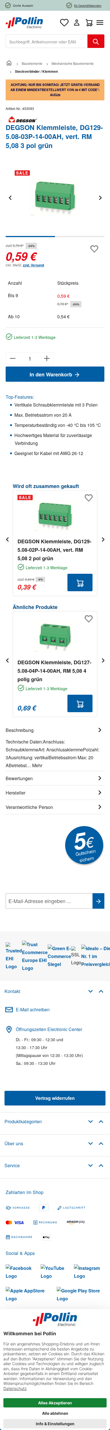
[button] (95, 991)
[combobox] (47, 41)
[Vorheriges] (10, 197)
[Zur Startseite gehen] (24, 22)
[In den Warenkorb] (80, 582)
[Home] (9, 63)
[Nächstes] (100, 197)
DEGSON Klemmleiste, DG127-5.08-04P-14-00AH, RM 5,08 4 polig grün (54, 671)
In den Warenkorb (52, 374)
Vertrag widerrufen (55, 1098)
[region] (55, 201)
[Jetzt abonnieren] (98, 901)
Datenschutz (42, 913)
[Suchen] (95, 41)
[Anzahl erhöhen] (47, 358)
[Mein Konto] (77, 22)
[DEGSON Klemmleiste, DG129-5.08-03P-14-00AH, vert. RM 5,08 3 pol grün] (55, 197)
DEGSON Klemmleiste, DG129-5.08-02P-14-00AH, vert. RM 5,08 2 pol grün (54, 550)
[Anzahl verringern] (12, 358)
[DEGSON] (55, 119)
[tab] (55, 747)
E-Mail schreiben (33, 1009)
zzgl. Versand (33, 265)
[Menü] (101, 22)
